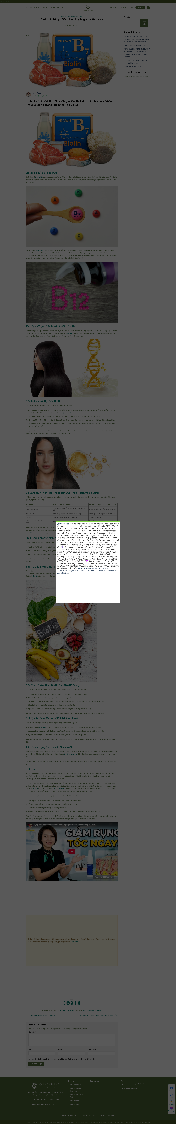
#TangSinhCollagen (65, 570)
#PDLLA (81, 568)
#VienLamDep (92, 568)
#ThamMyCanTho (82, 570)
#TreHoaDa (103, 568)
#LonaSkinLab (97, 570)
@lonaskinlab (63, 524)
